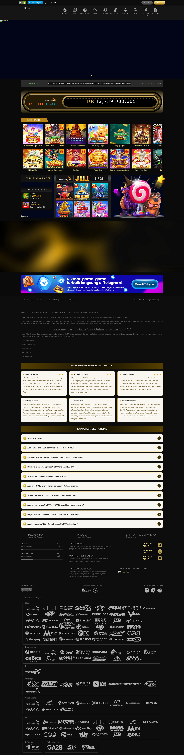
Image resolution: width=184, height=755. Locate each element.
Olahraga (105, 13)
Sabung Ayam (145, 14)
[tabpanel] (92, 49)
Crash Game (115, 13)
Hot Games (64, 13)
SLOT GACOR (51, 300)
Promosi (155, 13)
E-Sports (135, 13)
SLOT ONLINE (37, 300)
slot (61, 321)
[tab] (64, 178)
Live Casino (85, 13)
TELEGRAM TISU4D (147, 545)
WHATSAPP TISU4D (147, 551)
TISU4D (23, 317)
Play (51, 104)
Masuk (147, 3)
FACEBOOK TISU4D (147, 558)
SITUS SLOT (72, 300)
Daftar (160, 3)
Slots (75, 13)
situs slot (36, 317)
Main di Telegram (36, 3)
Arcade (125, 13)
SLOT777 (24, 300)
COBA (66, 189)
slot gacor (118, 321)
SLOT (62, 300)
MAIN (34, 134)
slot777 (88, 317)
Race (95, 13)
